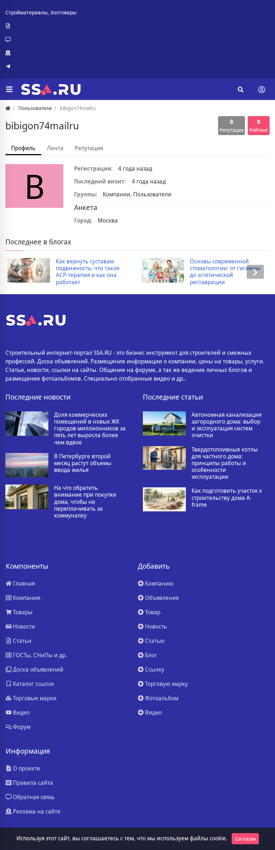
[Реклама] (41, 53)
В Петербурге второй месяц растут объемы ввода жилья (82, 463)
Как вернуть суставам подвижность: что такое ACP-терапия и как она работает (86, 272)
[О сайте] (41, 26)
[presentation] (19, 272)
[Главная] (7, 108)
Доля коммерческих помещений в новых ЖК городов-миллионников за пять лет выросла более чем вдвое (90, 428)
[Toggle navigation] (262, 90)
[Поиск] (240, 89)
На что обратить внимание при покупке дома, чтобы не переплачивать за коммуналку (85, 501)
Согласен (245, 838)
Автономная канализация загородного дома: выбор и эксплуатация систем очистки (226, 425)
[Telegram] (41, 66)
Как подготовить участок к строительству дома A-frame (227, 497)
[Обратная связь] (41, 39)
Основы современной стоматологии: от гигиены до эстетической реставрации (223, 272)
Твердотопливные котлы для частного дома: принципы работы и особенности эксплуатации (225, 463)
